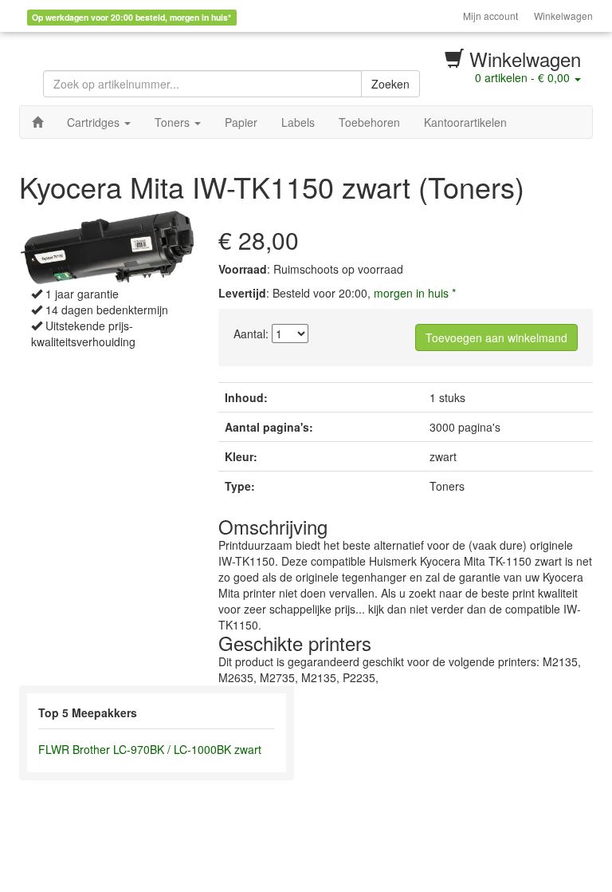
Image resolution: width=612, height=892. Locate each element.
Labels (298, 122)
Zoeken (390, 84)
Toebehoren (369, 122)
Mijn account (490, 15)
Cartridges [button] (95, 122)
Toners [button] (174, 122)
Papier (241, 122)
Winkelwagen (563, 15)
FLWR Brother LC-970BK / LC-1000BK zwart (149, 749)
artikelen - (522, 77)
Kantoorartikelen (465, 122)
